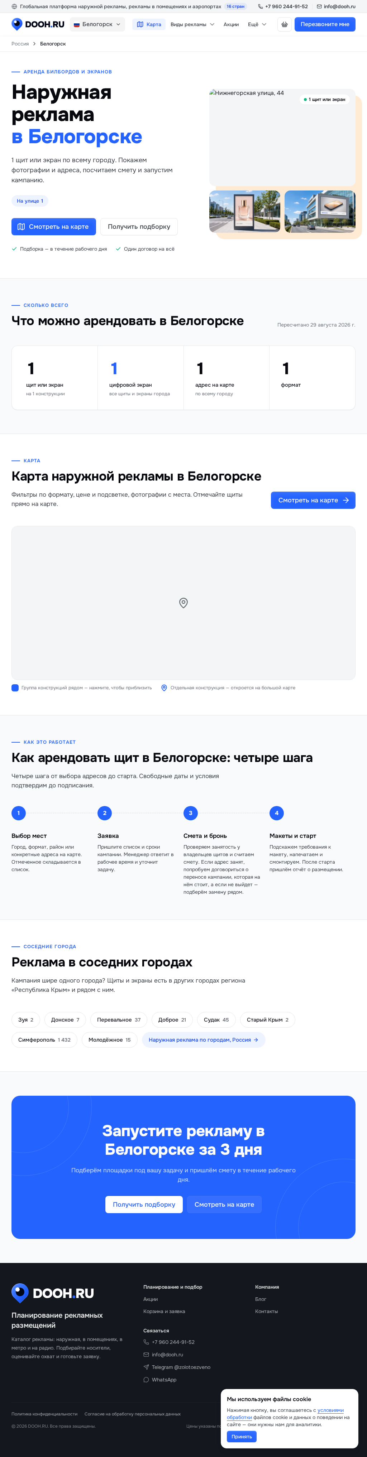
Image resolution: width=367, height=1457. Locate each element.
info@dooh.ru (340, 6)
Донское (65, 1019)
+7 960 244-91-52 (286, 6)
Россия (20, 43)
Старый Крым (268, 1019)
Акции (231, 24)
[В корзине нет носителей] (284, 24)
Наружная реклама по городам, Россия (200, 1039)
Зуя (25, 1019)
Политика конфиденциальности (44, 1414)
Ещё (253, 24)
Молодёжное (110, 1039)
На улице (30, 201)
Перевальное (118, 1019)
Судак (216, 1019)
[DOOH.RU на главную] (37, 24)
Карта (154, 24)
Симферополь (44, 1039)
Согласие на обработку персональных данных (133, 1414)
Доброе (172, 1019)
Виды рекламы (188, 24)
